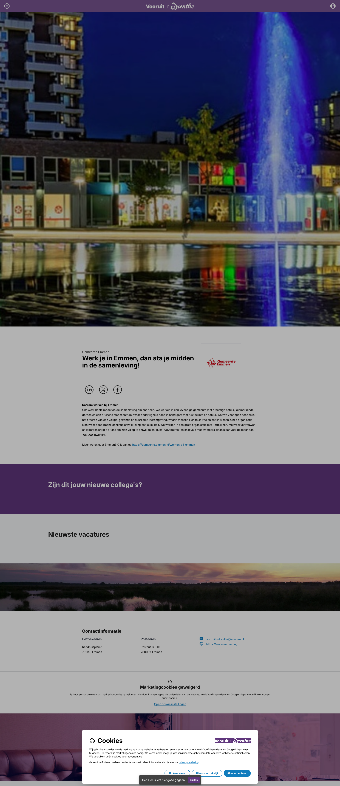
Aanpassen (177, 773)
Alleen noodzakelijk (207, 773)
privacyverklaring (189, 762)
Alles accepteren (237, 773)
